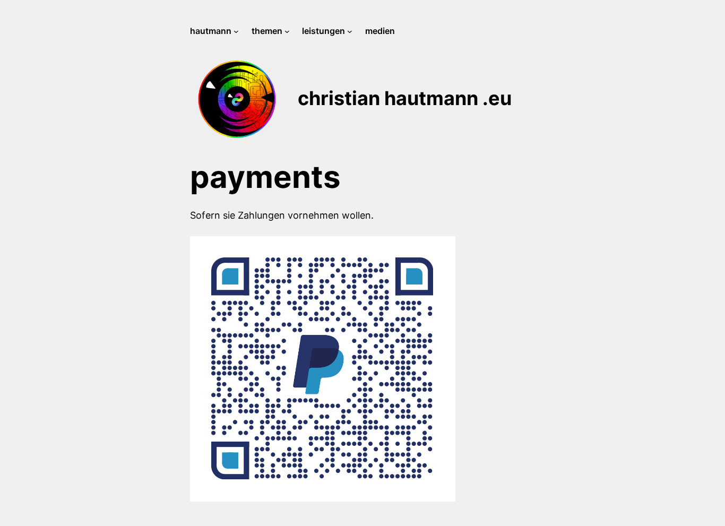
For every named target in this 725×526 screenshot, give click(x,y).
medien (380, 30)
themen (267, 30)
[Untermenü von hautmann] (236, 31)
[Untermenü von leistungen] (349, 31)
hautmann (210, 30)
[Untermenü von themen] (287, 31)
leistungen (323, 30)
